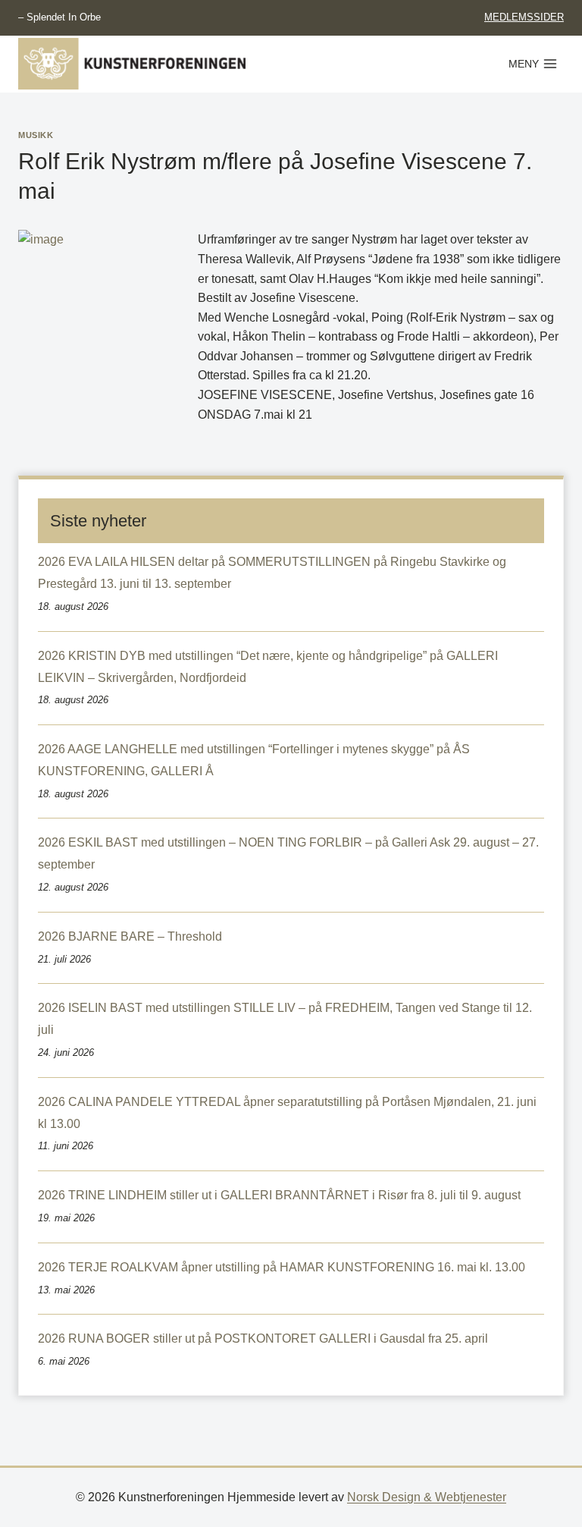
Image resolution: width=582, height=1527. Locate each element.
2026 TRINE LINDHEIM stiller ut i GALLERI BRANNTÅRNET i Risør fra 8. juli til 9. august (279, 1195)
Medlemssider (524, 17)
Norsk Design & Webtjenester (426, 1497)
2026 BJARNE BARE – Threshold (130, 936)
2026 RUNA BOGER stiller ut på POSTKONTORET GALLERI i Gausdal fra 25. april (263, 1338)
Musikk (35, 135)
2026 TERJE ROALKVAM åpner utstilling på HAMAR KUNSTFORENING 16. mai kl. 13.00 (281, 1267)
